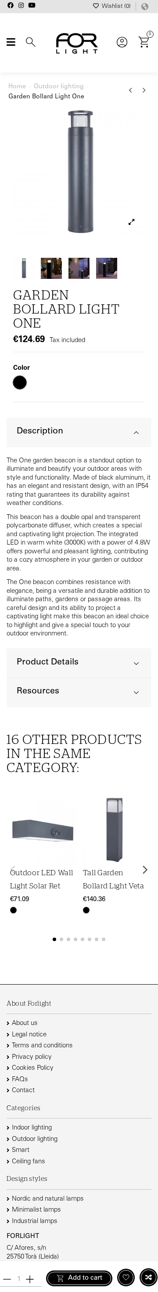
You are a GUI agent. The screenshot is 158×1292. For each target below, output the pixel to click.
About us (25, 1023)
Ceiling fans (28, 1161)
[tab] (79, 432)
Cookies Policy (33, 1068)
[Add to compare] (148, 1277)
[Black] (13, 910)
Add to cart (85, 1278)
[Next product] (144, 93)
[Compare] (70, 827)
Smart (20, 1150)
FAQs (20, 1079)
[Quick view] (70, 844)
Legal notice (29, 1035)
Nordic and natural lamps (48, 1199)
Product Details (48, 662)
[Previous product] (132, 93)
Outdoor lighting (34, 1139)
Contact (23, 1090)
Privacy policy (32, 1057)
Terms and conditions (42, 1046)
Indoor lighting (32, 1128)
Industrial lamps (34, 1221)
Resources (38, 691)
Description (40, 431)
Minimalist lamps (36, 1210)
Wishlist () (116, 7)
